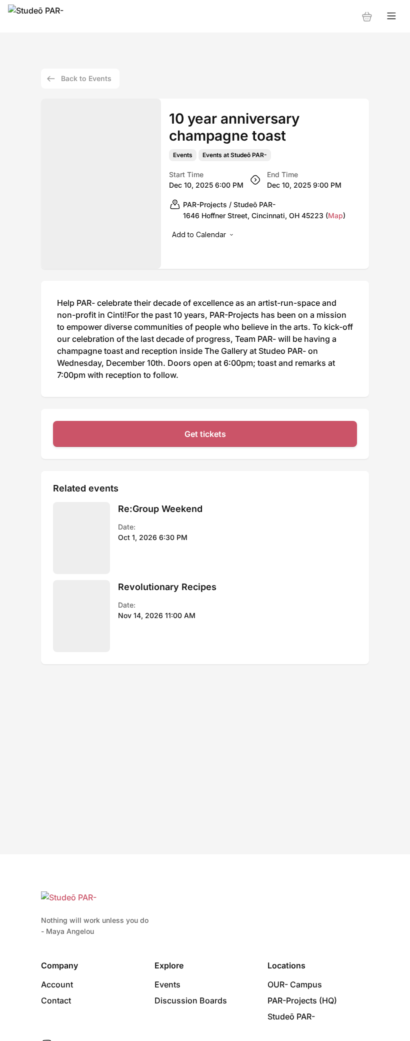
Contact (56, 1000)
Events (182, 155)
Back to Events (86, 78)
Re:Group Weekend (160, 508)
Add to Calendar (199, 234)
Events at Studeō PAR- (234, 155)
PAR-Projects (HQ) (302, 1000)
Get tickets (205, 434)
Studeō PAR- (291, 1016)
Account (57, 984)
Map (335, 215)
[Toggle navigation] (391, 16)
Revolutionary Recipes (167, 587)
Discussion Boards (190, 1000)
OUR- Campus (295, 984)
